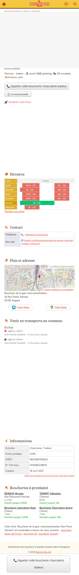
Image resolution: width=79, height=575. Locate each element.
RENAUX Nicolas (14, 493)
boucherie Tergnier (48, 534)
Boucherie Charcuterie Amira (56, 507)
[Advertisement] (39, 39)
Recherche (75, 4)
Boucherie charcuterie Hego (20, 507)
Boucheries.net (43, 552)
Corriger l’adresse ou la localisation (58, 290)
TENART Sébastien (50, 493)
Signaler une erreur (14, 211)
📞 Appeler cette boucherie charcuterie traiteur (38, 564)
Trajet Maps (60, 307)
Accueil (4, 4)
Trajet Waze (23, 307)
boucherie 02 (30, 534)
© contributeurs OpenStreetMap (61, 267)
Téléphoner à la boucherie (36, 235)
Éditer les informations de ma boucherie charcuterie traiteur (50, 476)
